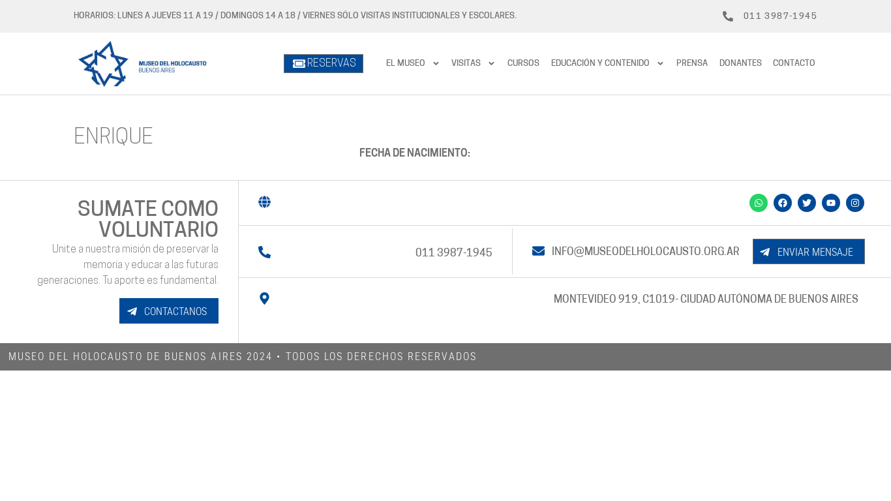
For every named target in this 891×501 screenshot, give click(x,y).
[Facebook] (783, 203)
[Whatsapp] (758, 203)
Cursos (523, 63)
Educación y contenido (600, 63)
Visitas (466, 63)
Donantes (740, 63)
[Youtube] (831, 203)
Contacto (794, 63)
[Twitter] (807, 203)
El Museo (405, 63)
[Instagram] (855, 203)
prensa (692, 63)
